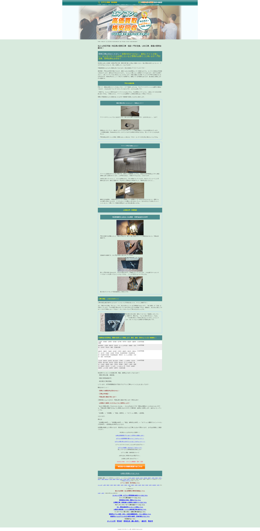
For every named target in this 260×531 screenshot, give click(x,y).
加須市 (139, 485)
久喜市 (129, 485)
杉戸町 (150, 485)
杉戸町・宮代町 (126, 479)
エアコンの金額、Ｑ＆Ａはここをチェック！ (130, 447)
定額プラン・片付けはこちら (108, 4)
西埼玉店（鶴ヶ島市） (132, 521)
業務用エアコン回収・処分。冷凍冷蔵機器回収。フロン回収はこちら (130, 514)
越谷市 (144, 521)
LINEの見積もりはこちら (130, 473)
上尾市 (104, 485)
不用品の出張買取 (143, 4)
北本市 (122, 485)
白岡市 (136, 485)
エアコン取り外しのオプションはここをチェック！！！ (130, 441)
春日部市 (154, 485)
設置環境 (118, 4)
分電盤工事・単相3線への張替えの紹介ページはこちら (130, 502)
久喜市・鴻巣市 (112, 479)
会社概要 (157, 4)
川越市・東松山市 (104, 479)
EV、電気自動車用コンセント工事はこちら (130, 507)
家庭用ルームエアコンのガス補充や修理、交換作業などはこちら (130, 516)
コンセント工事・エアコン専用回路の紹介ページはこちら (130, 495)
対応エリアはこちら (127, 480)
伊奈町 (125, 485)
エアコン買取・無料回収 (130, 529)
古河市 (158, 485)
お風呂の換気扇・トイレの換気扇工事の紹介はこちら (130, 509)
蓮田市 (132, 485)
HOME (100, 4)
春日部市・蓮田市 (147, 478)
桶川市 (115, 485)
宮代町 (146, 485)
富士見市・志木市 (139, 478)
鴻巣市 (118, 485)
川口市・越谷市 (132, 478)
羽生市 (143, 485)
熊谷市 (108, 485)
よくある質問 (151, 4)
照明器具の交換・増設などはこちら (130, 500)
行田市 (111, 485)
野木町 (119, 521)
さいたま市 (100, 485)
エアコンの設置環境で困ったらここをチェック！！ (130, 438)
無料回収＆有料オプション (126, 4)
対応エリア (136, 4)
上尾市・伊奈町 (155, 478)
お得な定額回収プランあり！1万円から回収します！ (130, 435)
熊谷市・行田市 (119, 479)
